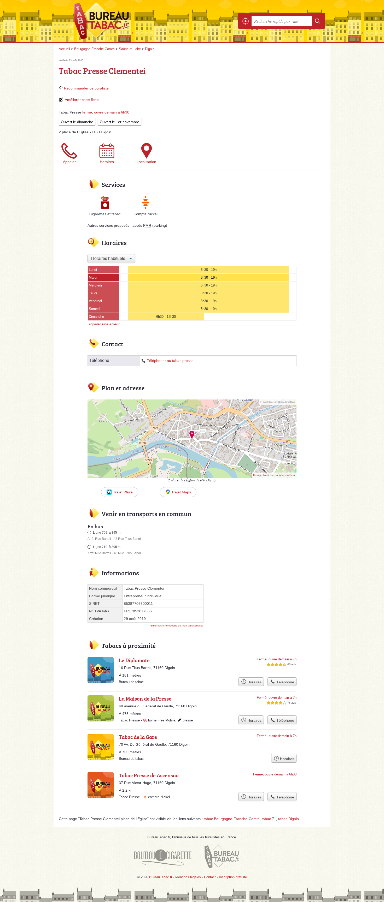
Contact (210, 877)
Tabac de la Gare (138, 736)
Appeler (69, 162)
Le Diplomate (134, 660)
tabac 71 (269, 819)
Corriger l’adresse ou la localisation (274, 475)
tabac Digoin (288, 819)
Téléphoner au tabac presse (170, 361)
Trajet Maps (181, 492)
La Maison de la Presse (145, 698)
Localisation (146, 162)
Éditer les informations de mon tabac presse (176, 625)
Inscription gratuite (233, 877)
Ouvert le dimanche (77, 122)
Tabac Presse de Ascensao (149, 775)
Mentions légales (188, 877)
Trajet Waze (123, 492)
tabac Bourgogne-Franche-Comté (232, 819)
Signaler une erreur (104, 324)
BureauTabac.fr (116, 20)
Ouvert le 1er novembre (119, 122)
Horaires (107, 162)
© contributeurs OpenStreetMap (277, 402)
